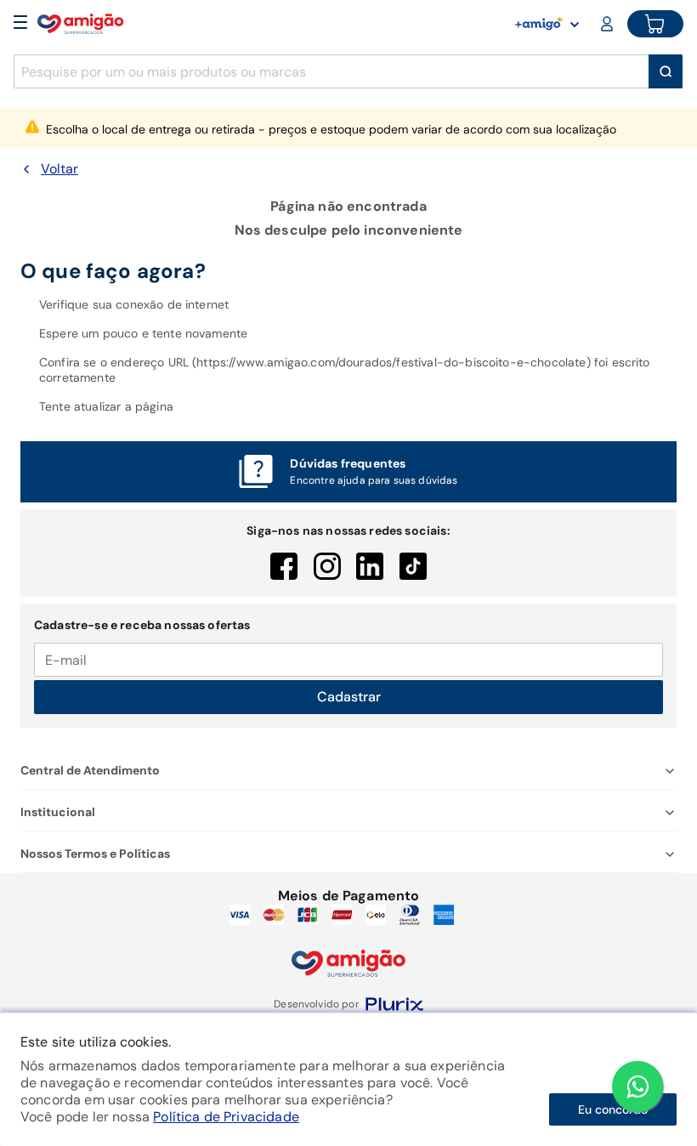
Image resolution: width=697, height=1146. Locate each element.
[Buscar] (666, 71)
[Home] (80, 24)
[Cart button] (655, 23)
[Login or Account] (608, 24)
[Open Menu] (20, 23)
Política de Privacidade (226, 1117)
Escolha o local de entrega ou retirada (331, 129)
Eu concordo (613, 1109)
